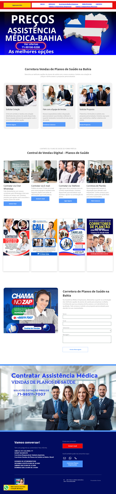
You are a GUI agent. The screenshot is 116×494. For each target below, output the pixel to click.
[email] (64, 458)
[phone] (76, 458)
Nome (64, 314)
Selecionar (66, 328)
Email (64, 321)
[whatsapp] (70, 458)
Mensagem (66, 334)
